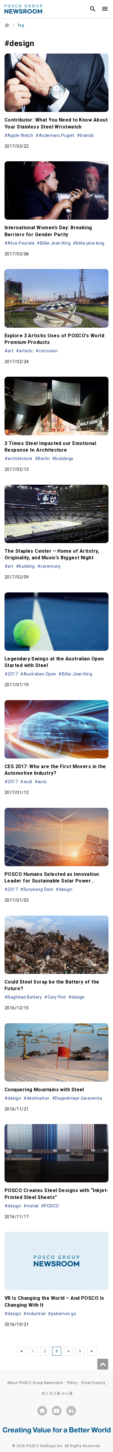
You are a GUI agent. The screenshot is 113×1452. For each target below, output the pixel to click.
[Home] (7, 25)
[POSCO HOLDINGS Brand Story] (56, 1430)
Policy (72, 1383)
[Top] (102, 1364)
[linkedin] (71, 1411)
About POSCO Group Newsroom (35, 1383)
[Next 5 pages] (92, 1351)
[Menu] (104, 9)
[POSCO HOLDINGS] (42, 1411)
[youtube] (56, 1411)
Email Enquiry (93, 1383)
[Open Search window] (92, 9)
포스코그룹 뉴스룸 (57, 1393)
